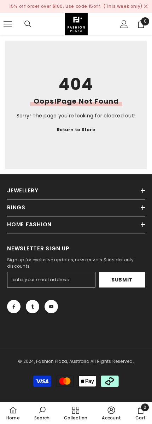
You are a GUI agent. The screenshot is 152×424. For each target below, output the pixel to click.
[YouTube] (51, 306)
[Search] (28, 24)
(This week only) (123, 6)
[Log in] (124, 24)
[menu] (8, 24)
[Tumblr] (32, 306)
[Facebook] (14, 306)
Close (145, 6)
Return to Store (76, 130)
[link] (42, 413)
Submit (122, 279)
